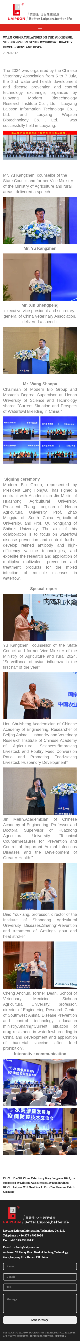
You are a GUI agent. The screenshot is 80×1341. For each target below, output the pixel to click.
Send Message (40, 1320)
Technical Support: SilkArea (48, 1336)
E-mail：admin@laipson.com (21, 1247)
